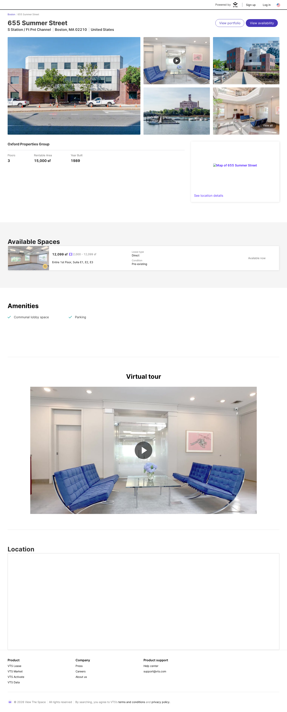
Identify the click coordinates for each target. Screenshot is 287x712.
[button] (45, 266)
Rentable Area (43, 155)
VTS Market (15, 671)
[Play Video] (143, 450)
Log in (267, 4)
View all (268, 125)
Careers (81, 671)
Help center (151, 666)
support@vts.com (155, 671)
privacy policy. (161, 702)
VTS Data (14, 682)
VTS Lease (14, 666)
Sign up (251, 4)
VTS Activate (16, 676)
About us (81, 676)
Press (79, 666)
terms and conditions (131, 702)
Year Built (77, 155)
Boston (11, 14)
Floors (11, 155)
